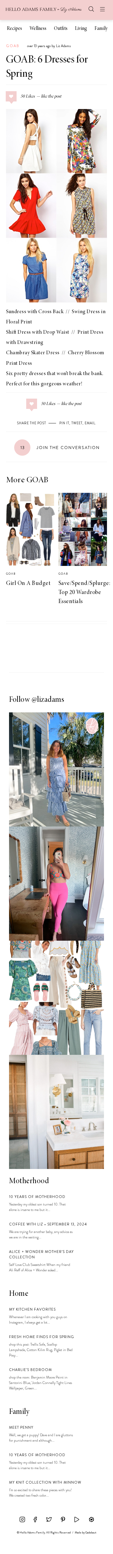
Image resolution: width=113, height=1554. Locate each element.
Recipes (14, 28)
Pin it (64, 423)
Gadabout (90, 1532)
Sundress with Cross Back (35, 312)
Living (81, 28)
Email (90, 423)
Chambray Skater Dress (33, 353)
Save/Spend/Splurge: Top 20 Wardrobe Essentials (84, 592)
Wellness (38, 28)
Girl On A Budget (28, 583)
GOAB (13, 46)
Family (101, 28)
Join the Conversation (60, 448)
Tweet (77, 423)
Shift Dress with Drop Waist (37, 332)
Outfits (60, 28)
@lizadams (48, 700)
